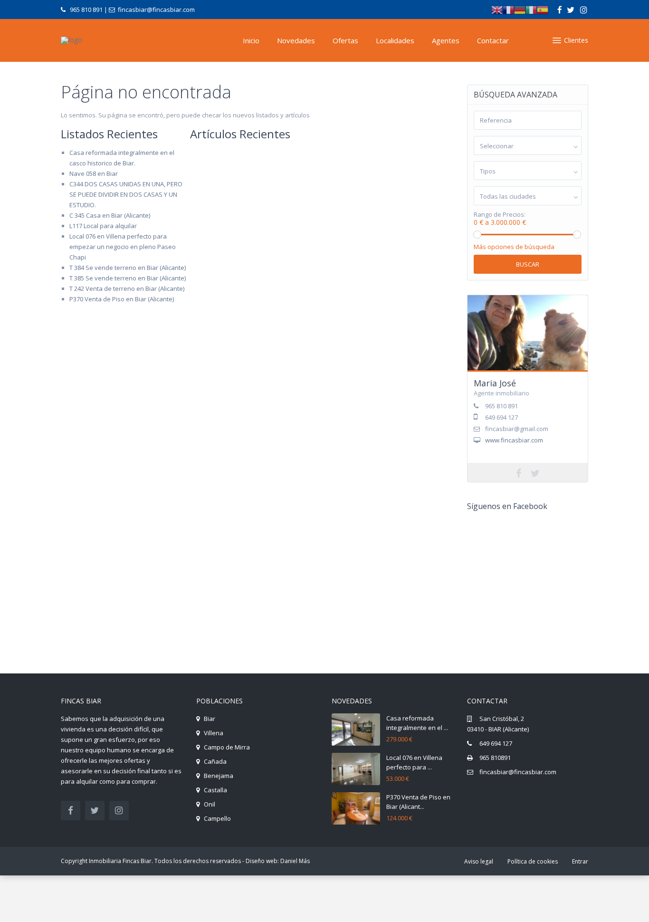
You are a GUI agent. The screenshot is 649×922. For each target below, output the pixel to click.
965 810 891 (86, 9)
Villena (213, 733)
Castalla (215, 790)
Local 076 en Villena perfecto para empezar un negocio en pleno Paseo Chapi (122, 246)
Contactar (493, 40)
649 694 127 (495, 743)
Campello (217, 818)
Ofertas (345, 40)
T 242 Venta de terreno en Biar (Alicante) (126, 288)
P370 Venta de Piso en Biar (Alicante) (121, 299)
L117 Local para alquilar (103, 225)
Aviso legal (478, 861)
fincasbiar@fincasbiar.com (517, 772)
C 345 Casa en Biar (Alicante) (109, 215)
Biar (209, 718)
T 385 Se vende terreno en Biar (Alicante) (127, 278)
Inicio (251, 40)
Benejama (218, 775)
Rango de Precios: (499, 214)
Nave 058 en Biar (93, 173)
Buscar (527, 264)
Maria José (495, 383)
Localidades (395, 40)
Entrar (580, 861)
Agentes (445, 40)
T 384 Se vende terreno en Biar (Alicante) (127, 267)
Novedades (296, 40)
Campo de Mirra (227, 747)
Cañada (215, 761)
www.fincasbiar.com (514, 440)
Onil (209, 804)
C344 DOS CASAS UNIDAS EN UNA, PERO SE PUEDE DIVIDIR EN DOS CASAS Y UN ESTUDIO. (125, 194)
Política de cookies (532, 861)
